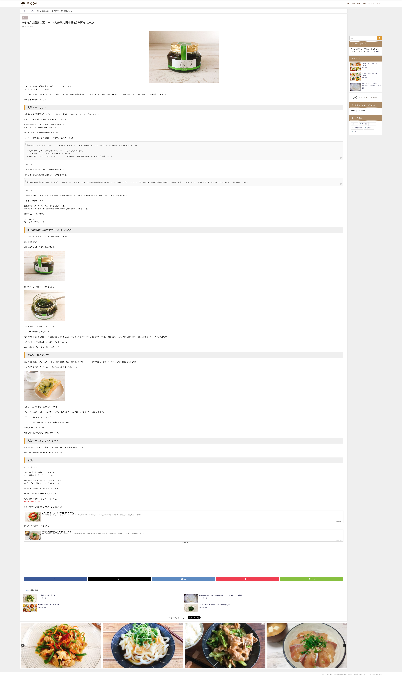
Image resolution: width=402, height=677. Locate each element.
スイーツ (371, 3)
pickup (373, 124)
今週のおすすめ (357, 127)
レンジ (355, 124)
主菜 (353, 3)
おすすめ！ (370, 127)
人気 (354, 131)
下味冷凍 (364, 124)
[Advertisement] (104, 559)
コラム (378, 3)
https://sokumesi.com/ (32, 501)
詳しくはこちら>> (373, 51)
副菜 (358, 3)
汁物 (364, 3)
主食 (348, 3)
